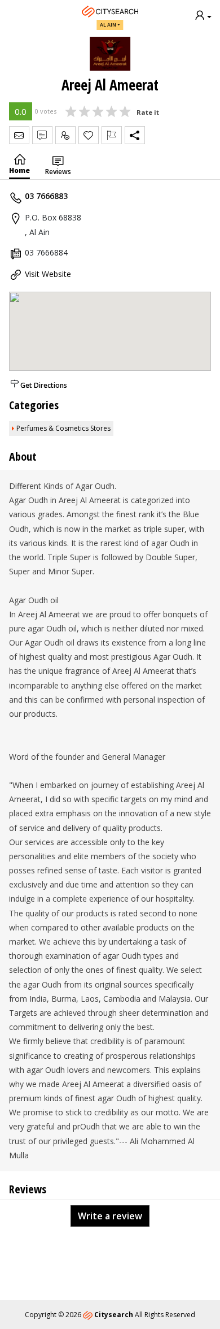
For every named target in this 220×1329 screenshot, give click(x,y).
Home (19, 170)
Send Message (19, 135)
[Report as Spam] (112, 135)
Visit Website (48, 274)
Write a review (110, 1216)
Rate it (148, 112)
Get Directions (43, 385)
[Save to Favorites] (88, 135)
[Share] (135, 135)
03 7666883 (46, 196)
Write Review (42, 135)
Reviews (58, 171)
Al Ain (108, 24)
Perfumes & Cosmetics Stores (63, 428)
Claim (65, 135)
